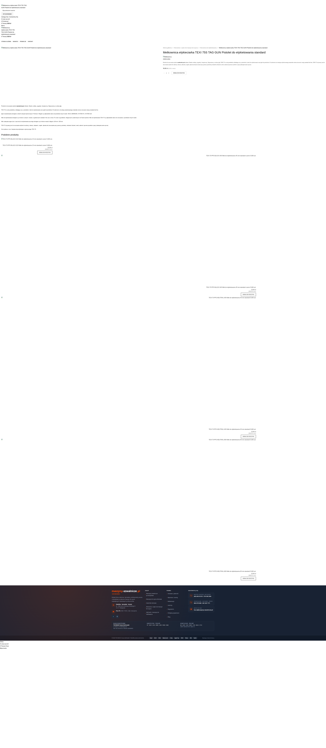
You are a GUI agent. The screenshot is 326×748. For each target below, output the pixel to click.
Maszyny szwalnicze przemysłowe (152, 594)
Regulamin (171, 609)
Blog (169, 617)
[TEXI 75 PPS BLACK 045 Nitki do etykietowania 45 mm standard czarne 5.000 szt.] (128, 218)
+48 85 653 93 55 (6, 3)
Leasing (170, 605)
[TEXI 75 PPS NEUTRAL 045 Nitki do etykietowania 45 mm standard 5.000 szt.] (128, 360)
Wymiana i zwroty (173, 597)
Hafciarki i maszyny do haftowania (152, 613)
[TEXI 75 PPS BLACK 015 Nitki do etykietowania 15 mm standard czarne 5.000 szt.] (26, 139)
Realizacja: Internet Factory (208, 638)
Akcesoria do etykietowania (208, 48)
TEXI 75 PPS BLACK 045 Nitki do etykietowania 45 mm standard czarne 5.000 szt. (231, 287)
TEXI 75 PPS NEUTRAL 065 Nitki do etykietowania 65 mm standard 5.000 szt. (232, 571)
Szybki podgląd (46, 142)
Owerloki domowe (151, 603)
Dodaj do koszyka (179, 73)
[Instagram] (117, 616)
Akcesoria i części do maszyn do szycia (186, 48)
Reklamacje (171, 601)
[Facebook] (113, 616)
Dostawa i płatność (173, 593)
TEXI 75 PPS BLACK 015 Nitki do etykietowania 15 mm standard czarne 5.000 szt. (27, 145)
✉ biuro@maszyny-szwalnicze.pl (26, 1)
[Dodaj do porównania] (41, 142)
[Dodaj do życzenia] (50, 142)
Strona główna (167, 48)
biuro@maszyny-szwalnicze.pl (23, 3)
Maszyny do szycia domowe (154, 599)
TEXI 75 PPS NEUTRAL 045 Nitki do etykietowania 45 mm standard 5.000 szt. (232, 429)
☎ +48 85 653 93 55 (7, 1)
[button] (44, 152)
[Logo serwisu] (14, 6)
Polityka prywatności (173, 613)
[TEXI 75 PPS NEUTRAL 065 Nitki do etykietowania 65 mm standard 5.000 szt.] (128, 502)
